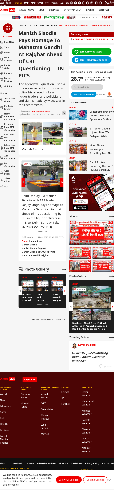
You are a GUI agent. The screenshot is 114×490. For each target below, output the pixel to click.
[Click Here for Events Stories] (107, 17)
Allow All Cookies (68, 479)
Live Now (9, 41)
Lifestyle (104, 9)
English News (26, 9)
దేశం (67, 2)
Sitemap (63, 463)
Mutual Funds (24, 405)
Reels (7, 52)
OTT (43, 403)
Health (4, 424)
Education (5, 406)
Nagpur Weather (86, 449)
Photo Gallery (8, 67)
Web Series (44, 426)
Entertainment (73, 9)
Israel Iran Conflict (89, 17)
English (18, 2)
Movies (45, 434)
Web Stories (8, 59)
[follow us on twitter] (71, 3)
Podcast (8, 73)
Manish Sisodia (29, 245)
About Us (4, 463)
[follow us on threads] (79, 3)
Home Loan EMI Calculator (9, 116)
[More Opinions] (111, 337)
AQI (6, 186)
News (41, 9)
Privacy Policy (92, 463)
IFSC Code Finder (9, 100)
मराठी (33, 2)
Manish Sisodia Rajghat (33, 248)
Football (65, 404)
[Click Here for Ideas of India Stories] (71, 17)
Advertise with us (109, 3)
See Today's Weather (84, 94)
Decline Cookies (95, 479)
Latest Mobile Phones (4, 439)
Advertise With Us (46, 463)
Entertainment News (46, 388)
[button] (8, 30)
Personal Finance (25, 395)
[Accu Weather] (109, 94)
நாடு (61, 2)
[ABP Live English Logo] (7, 10)
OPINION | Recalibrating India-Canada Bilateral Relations (90, 357)
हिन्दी (26, 2)
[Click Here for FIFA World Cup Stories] (32, 17)
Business (54, 9)
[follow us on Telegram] (96, 3)
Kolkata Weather (86, 421)
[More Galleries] (64, 269)
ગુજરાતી (54, 2)
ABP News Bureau (41, 111)
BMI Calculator (9, 165)
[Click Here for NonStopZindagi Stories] (54, 17)
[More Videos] (111, 216)
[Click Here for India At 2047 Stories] (16, 17)
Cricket (65, 392)
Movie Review (8, 79)
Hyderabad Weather (87, 403)
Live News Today (5, 388)
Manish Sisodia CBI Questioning (38, 252)
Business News (25, 388)
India (54, 25)
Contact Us (108, 463)
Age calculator (9, 157)
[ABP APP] (80, 201)
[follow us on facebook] (75, 3)
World (3, 394)
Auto (2, 418)
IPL (63, 398)
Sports (90, 9)
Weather (87, 387)
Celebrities (46, 409)
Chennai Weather (86, 431)
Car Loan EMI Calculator (9, 137)
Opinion (8, 86)
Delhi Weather (86, 393)
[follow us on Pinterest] (92, 3)
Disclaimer (76, 463)
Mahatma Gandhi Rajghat (35, 255)
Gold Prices (7, 172)
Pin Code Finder (8, 107)
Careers (30, 463)
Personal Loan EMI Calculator (9, 127)
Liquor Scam (35, 241)
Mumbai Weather (86, 412)
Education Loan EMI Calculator (9, 148)
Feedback (18, 463)
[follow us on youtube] (83, 3)
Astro (3, 412)
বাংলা (46, 2)
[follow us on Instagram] (88, 3)
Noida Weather (86, 440)
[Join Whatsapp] (100, 3)
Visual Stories (45, 395)
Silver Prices (7, 180)
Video (7, 47)
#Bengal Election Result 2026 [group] (90, 39)
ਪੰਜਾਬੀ (40, 2)
